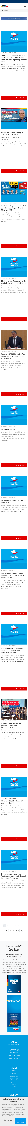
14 (10, 930)
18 (21, 930)
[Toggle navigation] (25, 6)
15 (13, 930)
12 (22, 926)
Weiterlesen (20, 97)
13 (6, 930)
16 (16, 930)
